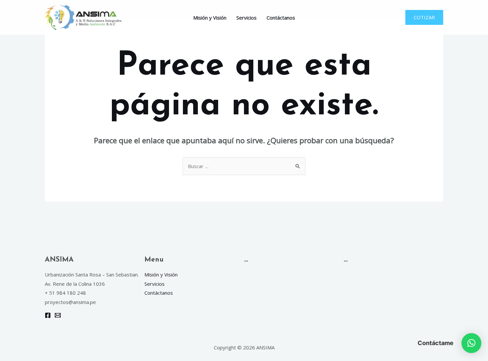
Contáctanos (281, 17)
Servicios (246, 17)
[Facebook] (48, 315)
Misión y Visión (209, 17)
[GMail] (58, 315)
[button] (471, 343)
